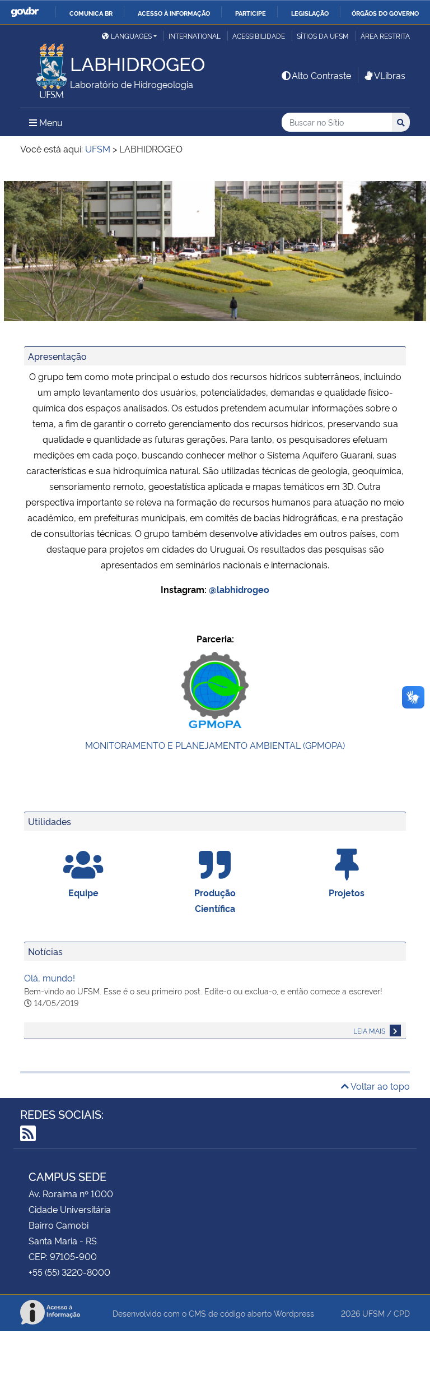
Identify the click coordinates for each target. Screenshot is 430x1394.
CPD (402, 1313)
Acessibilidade (258, 35)
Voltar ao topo (379, 1086)
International (195, 35)
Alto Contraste (321, 75)
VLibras (389, 75)
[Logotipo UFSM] (45, 68)
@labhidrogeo (239, 589)
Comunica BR (91, 12)
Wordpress (294, 1313)
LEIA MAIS (370, 1030)
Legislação (310, 12)
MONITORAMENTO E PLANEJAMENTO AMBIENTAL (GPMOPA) (215, 745)
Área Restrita (385, 35)
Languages (131, 35)
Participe (250, 12)
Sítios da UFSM (323, 35)
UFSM (373, 1313)
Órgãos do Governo (385, 12)
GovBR (25, 12)
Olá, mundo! (49, 977)
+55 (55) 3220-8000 (69, 1272)
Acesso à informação (174, 12)
